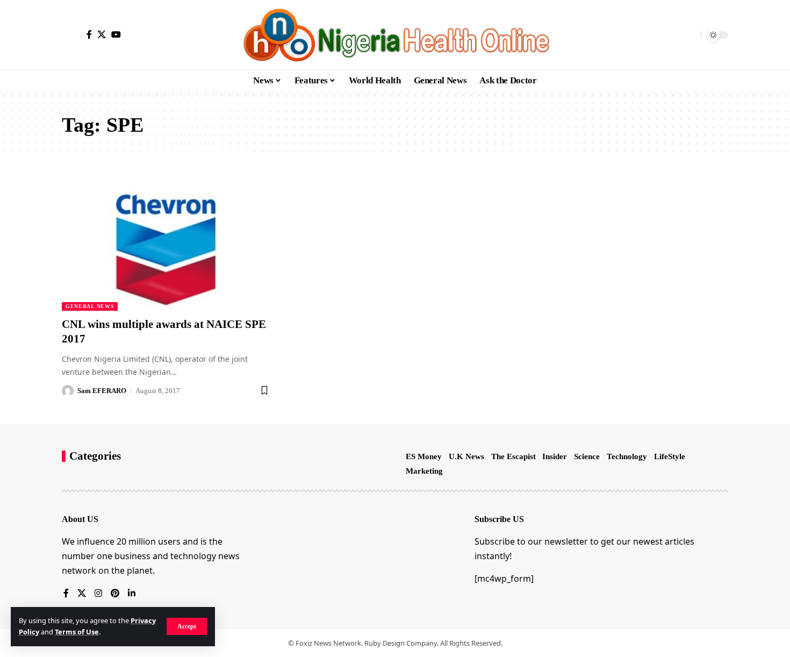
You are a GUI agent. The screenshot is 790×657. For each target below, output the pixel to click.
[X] (102, 34)
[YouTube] (116, 34)
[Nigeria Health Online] (395, 35)
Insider (554, 456)
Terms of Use (77, 632)
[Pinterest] (115, 594)
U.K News (466, 456)
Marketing (424, 471)
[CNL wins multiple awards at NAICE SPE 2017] (166, 248)
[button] (187, 626)
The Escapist (513, 456)
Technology (627, 456)
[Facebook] (89, 34)
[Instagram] (98, 594)
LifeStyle (669, 456)
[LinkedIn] (131, 594)
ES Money (424, 456)
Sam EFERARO (101, 391)
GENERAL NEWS (90, 306)
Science (587, 456)
